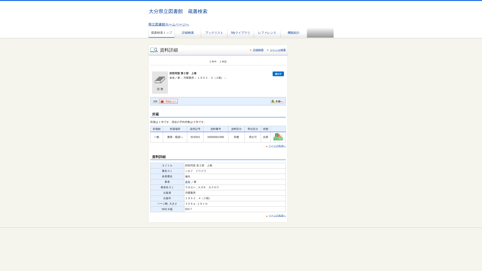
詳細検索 (188, 32)
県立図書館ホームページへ (168, 24)
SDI (155, 101)
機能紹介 (294, 32)
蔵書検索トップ (161, 32)
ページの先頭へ (277, 146)
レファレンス (267, 32)
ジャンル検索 (278, 49)
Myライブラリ (240, 32)
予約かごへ (171, 101)
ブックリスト (214, 32)
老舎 (187, 181)
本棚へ (279, 101)
